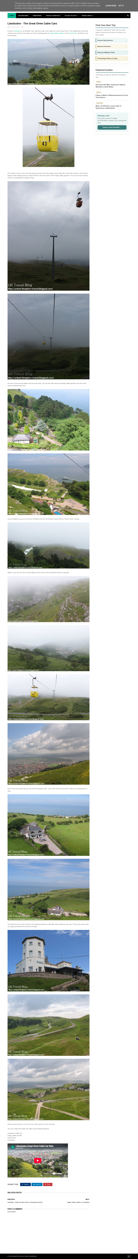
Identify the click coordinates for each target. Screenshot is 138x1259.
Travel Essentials (53, 15)
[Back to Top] (128, 1256)
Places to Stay (70, 15)
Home (12, 15)
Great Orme (73, 33)
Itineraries (37, 15)
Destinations (23, 15)
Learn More (111, 6)
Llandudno (17, 31)
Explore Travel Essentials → (112, 127)
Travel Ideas (87, 15)
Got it (121, 6)
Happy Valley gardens (56, 33)
